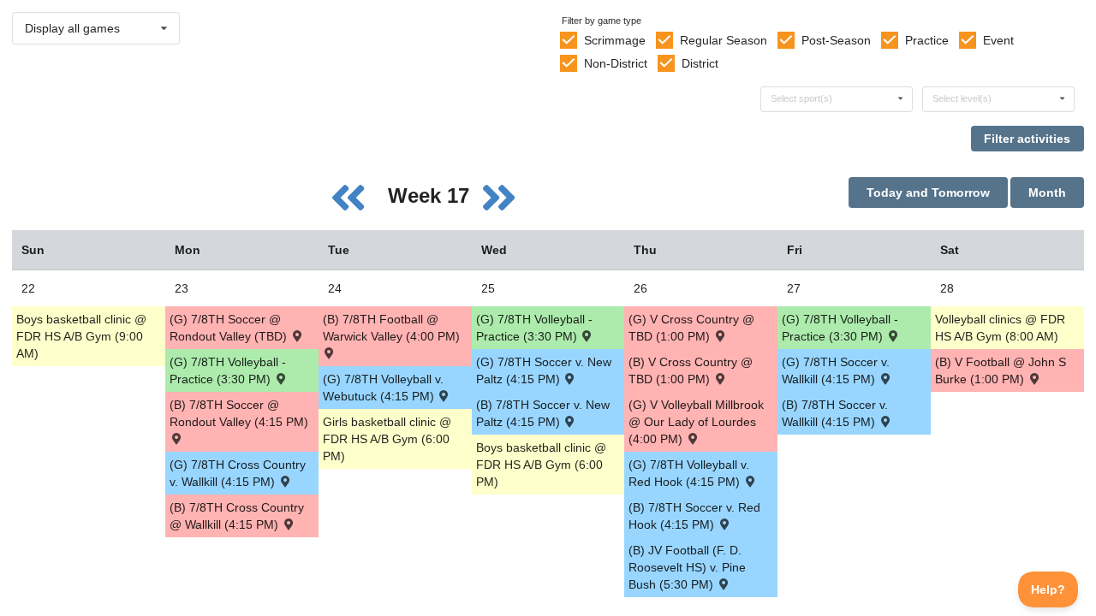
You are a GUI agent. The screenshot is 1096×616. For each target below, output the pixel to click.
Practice (927, 40)
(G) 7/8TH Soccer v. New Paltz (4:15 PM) (543, 370)
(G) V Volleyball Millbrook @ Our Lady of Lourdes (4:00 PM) (696, 422)
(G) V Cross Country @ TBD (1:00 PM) (691, 327)
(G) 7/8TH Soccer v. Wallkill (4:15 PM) (836, 370)
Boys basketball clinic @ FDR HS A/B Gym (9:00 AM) (81, 336)
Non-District (615, 63)
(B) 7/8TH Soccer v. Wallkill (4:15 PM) (835, 413)
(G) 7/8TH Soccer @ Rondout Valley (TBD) (230, 327)
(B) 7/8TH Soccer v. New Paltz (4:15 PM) (543, 413)
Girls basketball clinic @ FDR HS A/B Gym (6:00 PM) (387, 439)
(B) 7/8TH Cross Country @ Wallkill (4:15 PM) (237, 515)
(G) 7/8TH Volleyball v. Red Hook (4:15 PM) (688, 473)
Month (1047, 192)
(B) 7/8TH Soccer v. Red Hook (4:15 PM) (694, 515)
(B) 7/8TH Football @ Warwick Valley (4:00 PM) (391, 327)
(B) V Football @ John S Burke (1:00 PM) (1000, 370)
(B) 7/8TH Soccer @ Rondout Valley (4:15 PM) (239, 413)
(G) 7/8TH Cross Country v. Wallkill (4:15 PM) (238, 473)
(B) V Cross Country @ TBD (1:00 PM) (690, 370)
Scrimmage (615, 40)
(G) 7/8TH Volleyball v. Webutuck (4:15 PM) (383, 387)
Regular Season (723, 40)
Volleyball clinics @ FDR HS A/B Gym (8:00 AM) (1000, 327)
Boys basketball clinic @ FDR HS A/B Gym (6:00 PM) (541, 465)
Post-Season (836, 40)
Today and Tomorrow (928, 192)
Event (998, 40)
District (700, 63)
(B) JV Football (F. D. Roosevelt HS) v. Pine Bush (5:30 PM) (687, 567)
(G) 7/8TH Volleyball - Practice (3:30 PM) (228, 370)
